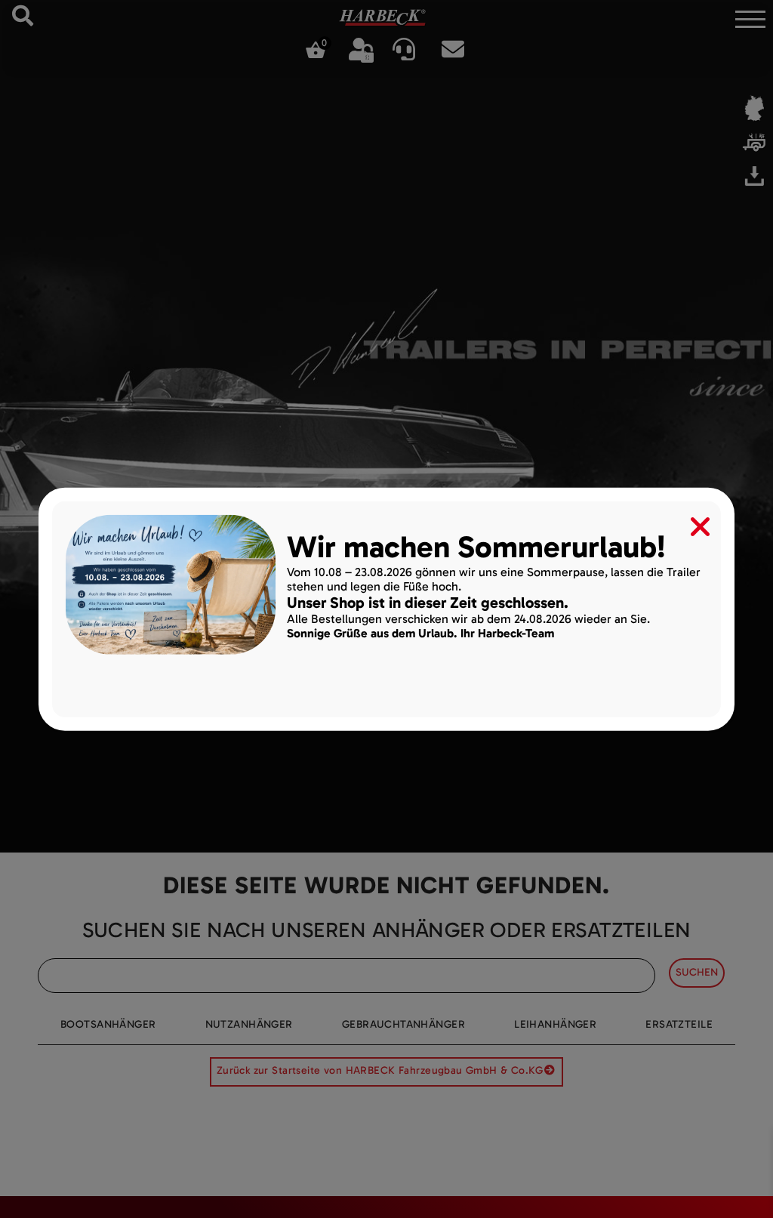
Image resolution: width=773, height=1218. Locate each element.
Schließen (690, 522)
